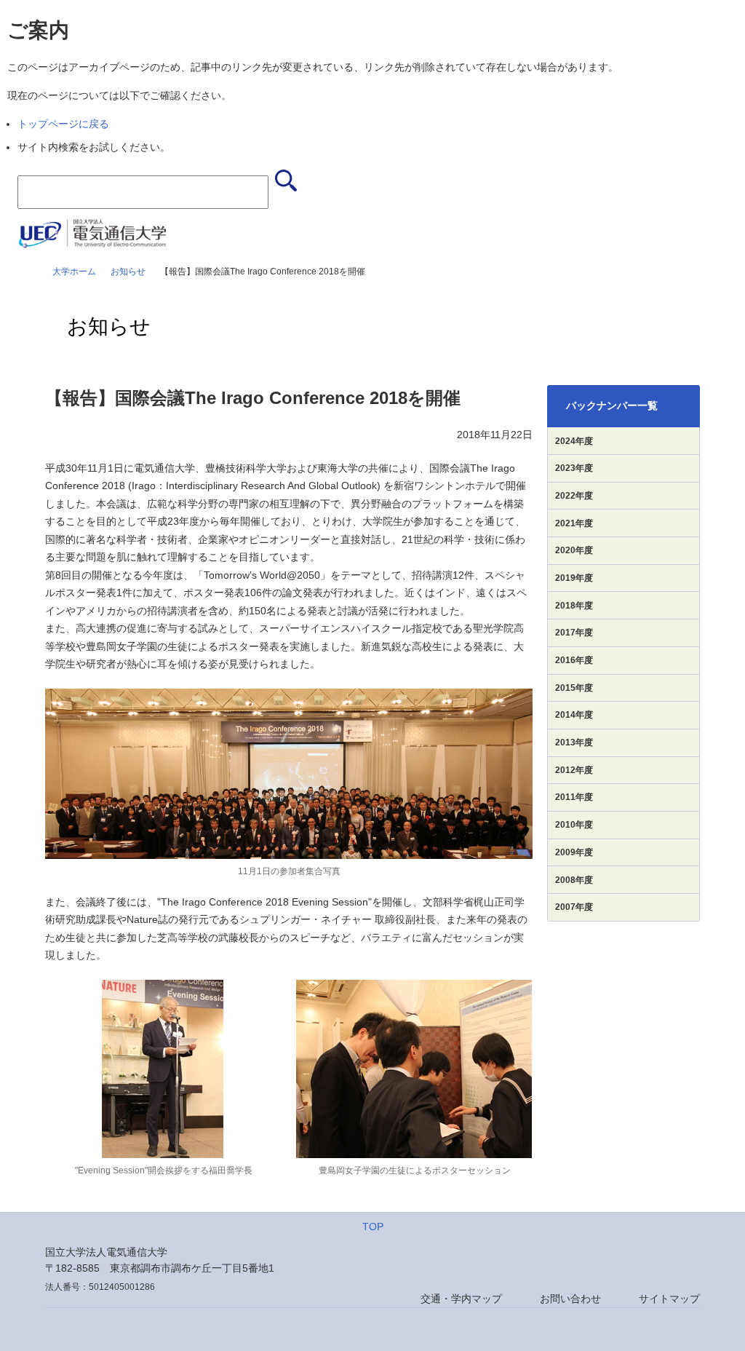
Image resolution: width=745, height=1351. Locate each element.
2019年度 (574, 578)
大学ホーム (74, 271)
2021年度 (574, 523)
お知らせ (128, 271)
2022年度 (574, 496)
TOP (372, 1226)
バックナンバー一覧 (612, 405)
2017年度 (574, 632)
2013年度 (574, 742)
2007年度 (574, 907)
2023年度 (574, 468)
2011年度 (574, 797)
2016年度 (574, 660)
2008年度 (574, 880)
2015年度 (574, 688)
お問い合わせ (570, 1298)
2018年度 (574, 606)
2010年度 (574, 825)
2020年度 (574, 550)
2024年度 (574, 441)
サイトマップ (669, 1298)
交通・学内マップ (461, 1298)
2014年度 (574, 715)
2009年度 (574, 852)
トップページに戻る (63, 124)
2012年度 (574, 770)
